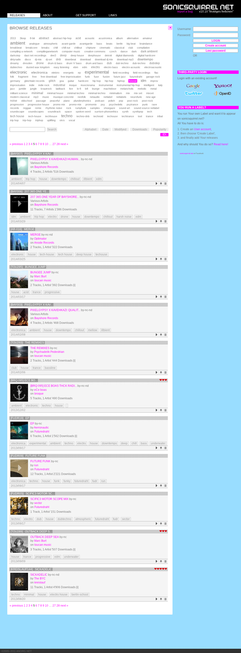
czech (112, 51)
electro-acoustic (131, 67)
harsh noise (124, 216)
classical (119, 47)
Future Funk (40, 461)
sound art (124, 108)
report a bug (185, 11)
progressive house (38, 104)
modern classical (19, 97)
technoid (98, 116)
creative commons (94, 51)
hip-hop (109, 80)
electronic (18, 72)
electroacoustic (153, 67)
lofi (86, 88)
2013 (13, 38)
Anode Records (44, 242)
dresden (27, 63)
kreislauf (39, 582)
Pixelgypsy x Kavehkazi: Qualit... (55, 310)
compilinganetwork (47, 51)
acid (78, 38)
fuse (96, 76)
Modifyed (120, 129)
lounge (96, 88)
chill (55, 47)
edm (84, 67)
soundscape (17, 111)
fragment (23, 76)
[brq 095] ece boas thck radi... (53, 385)
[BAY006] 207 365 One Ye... (29, 191)
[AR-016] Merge (22, 229)
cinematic (105, 47)
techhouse (51, 116)
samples (95, 108)
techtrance (128, 116)
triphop (39, 120)
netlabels (121, 97)
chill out (66, 47)
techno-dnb (82, 116)
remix (38, 108)
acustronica (105, 38)
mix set (138, 93)
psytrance (132, 104)
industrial (59, 85)
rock (68, 108)
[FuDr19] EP (20, 418)
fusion (106, 76)
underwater (158, 443)
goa (62, 80)
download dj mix (104, 59)
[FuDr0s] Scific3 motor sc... (32, 493)
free (34, 76)
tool (140, 116)
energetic (68, 72)
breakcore (31, 47)
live (71, 88)
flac (156, 72)
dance (124, 51)
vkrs (62, 120)
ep (79, 72)
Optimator (40, 238)
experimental (97, 72)
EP (32, 423)
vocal (72, 120)
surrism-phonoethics (106, 111)
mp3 (35, 97)
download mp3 (125, 59)
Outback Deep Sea (44, 537)
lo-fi (79, 88)
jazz (12, 88)
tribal (160, 116)
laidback (60, 88)
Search (51, 129)
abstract (44, 38)
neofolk (82, 97)
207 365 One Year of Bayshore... (54, 197)
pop (121, 100)
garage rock (153, 76)
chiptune (91, 47)
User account (202, 129)
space (68, 111)
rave (154, 104)
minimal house (55, 93)
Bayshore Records (46, 167)
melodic (142, 88)
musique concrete (63, 97)
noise (13, 100)
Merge (35, 234)
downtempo (145, 59)
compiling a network (21, 51)
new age (151, 97)
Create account (215, 45)
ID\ (164, 134)
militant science (19, 93)
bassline (50, 368)
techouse (112, 116)
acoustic (90, 38)
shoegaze (109, 108)
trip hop (14, 120)
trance (149, 116)
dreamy (14, 63)
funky (67, 481)
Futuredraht (41, 431)
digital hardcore (146, 55)
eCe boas (40, 389)
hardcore (83, 80)
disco (28, 59)
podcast (99, 100)
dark (134, 51)
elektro (55, 72)
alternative (133, 38)
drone (40, 63)
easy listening (61, 67)
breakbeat (16, 47)
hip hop (96, 80)
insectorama (88, 85)
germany (15, 80)
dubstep (154, 63)
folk (12, 76)
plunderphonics (82, 100)
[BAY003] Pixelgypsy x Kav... (32, 304)
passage (41, 100)
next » (64, 144)
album (119, 38)
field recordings (141, 72)
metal (153, 88)
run (36, 465)
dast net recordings (35, 55)
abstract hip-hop (62, 38)
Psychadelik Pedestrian (49, 352)
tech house (17, 116)
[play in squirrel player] (19, 166)
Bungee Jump (40, 272)
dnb (58, 59)
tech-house (34, 116)
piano (67, 100)
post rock (132, 100)
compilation (143, 47)
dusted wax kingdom (38, 67)
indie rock (43, 85)
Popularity (159, 129)
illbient (88, 179)
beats (109, 43)
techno (66, 116)
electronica (39, 72)
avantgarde (86, 43)
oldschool (26, 100)
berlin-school (80, 594)
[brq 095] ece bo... (24, 380)
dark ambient (149, 51)
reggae (27, 108)
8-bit (32, 38)
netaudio (95, 97)
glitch (52, 81)
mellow (92, 330)
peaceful (55, 100)
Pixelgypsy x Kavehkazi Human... (55, 159)
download (85, 59)
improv (154, 80)
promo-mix (75, 104)
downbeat (70, 59)
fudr (94, 481)
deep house (77, 55)
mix (128, 93)
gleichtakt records (34, 80)
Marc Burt (40, 276)
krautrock (46, 88)
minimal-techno (96, 93)
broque (39, 393)
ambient (17, 43)
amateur (147, 38)
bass (99, 43)
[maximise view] (170, 28)
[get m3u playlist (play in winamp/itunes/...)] (165, 183)
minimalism (115, 93)
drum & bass (55, 63)
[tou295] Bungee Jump (28, 267)
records (14, 108)
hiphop (121, 80)
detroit (108, 55)
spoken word (83, 111)
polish (111, 100)
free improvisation (71, 76)
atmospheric (51, 43)
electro (95, 67)
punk (145, 104)
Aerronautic (41, 427)
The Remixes (39, 348)
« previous (16, 144)
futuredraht (136, 76)
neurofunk (136, 97)
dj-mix (38, 59)
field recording (121, 72)
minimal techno (75, 93)
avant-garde (69, 43)
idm (143, 81)
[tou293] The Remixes (27, 342)
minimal (37, 93)
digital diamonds (125, 55)
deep (63, 55)
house (133, 81)
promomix (91, 104)
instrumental (106, 85)
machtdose (110, 88)
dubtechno (16, 67)
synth (125, 111)
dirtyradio (15, 59)
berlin (119, 43)
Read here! (221, 144)
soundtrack (54, 111)
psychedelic (116, 104)
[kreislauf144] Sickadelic (31, 569)
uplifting (51, 120)
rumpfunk (80, 108)
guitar (71, 80)
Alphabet (90, 129)
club (130, 47)
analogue (34, 43)
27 (54, 144)
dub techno (122, 63)
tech (149, 111)
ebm (75, 67)
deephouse (94, 55)
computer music (71, 51)
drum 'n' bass (74, 63)
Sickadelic (38, 574)
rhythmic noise (53, 108)
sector (38, 503)
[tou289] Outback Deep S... (31, 531)
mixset (150, 93)
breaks (45, 47)
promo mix (59, 104)
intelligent (149, 85)
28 (58, 144)
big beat (131, 43)
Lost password (215, 50)
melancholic (127, 88)
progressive (17, 104)
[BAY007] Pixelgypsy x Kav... (32, 153)
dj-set (49, 59)
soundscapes (36, 111)
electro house (59, 594)
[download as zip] (161, 183)
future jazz (120, 76)
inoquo (73, 85)
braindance (146, 43)
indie (31, 85)
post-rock (147, 100)
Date (105, 129)
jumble (22, 88)
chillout (78, 47)
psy (103, 104)
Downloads (140, 129)
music (45, 97)
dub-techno (139, 63)
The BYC (40, 578)
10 (46, 144)
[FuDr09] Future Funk (28, 456)
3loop (23, 38)
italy (160, 85)
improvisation (17, 85)
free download (49, 76)
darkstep (15, 55)
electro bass (111, 67)
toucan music (42, 280)
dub (109, 63)
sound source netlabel (146, 108)
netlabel (108, 97)
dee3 (53, 55)
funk (87, 76)
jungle (33, 88)
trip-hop (27, 120)
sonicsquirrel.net (186, 153)
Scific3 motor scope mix (49, 499)
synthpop (138, 111)
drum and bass (94, 63)
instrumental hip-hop (128, 85)
